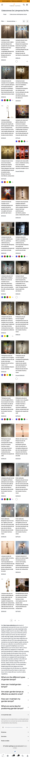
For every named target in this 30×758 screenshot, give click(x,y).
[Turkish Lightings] (15, 4)
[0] (12, 756)
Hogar (5, 14)
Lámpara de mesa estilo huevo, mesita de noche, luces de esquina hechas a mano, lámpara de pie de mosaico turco (22, 164)
